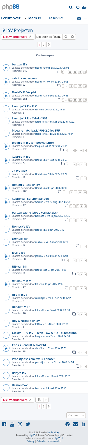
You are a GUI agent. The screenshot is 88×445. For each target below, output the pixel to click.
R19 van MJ (19, 266)
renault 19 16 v (21, 280)
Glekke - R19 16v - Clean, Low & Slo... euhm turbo (44, 333)
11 (85, 150)
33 (75, 72)
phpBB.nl (58, 438)
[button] (48, 44)
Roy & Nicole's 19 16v (26, 320)
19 (75, 192)
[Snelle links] (85, 18)
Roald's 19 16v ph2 (24, 92)
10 (81, 150)
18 (71, 192)
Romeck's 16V (21, 226)
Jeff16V (38, 324)
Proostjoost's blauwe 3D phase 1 (33, 359)
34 (80, 72)
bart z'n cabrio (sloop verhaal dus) (35, 212)
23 (84, 86)
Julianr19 (39, 310)
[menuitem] (71, 7)
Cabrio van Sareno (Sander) (30, 198)
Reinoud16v (20, 385)
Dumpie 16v (20, 238)
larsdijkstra (41, 121)
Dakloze (39, 215)
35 (84, 72)
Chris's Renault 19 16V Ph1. (29, 345)
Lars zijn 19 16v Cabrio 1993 (29, 118)
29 (84, 100)
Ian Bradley (53, 432)
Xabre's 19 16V (21, 156)
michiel (39, 242)
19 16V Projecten (17, 30)
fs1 (36, 109)
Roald (38, 67)
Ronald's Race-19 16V (26, 184)
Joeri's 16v (18, 252)
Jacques (39, 146)
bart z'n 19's (20, 64)
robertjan (40, 298)
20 (70, 86)
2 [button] (43, 44)
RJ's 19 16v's (19, 294)
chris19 (38, 348)
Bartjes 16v (19, 373)
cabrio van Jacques (24, 78)
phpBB (32, 435)
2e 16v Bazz (19, 170)
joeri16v (39, 255)
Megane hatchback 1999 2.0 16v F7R (36, 130)
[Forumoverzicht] (10, 5)
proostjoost (41, 362)
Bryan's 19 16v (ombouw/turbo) (33, 142)
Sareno (39, 201)
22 (80, 86)
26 (70, 100)
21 (75, 86)
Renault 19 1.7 (21, 307)
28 (80, 100)
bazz (37, 388)
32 (70, 72)
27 (75, 100)
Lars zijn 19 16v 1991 (24, 106)
